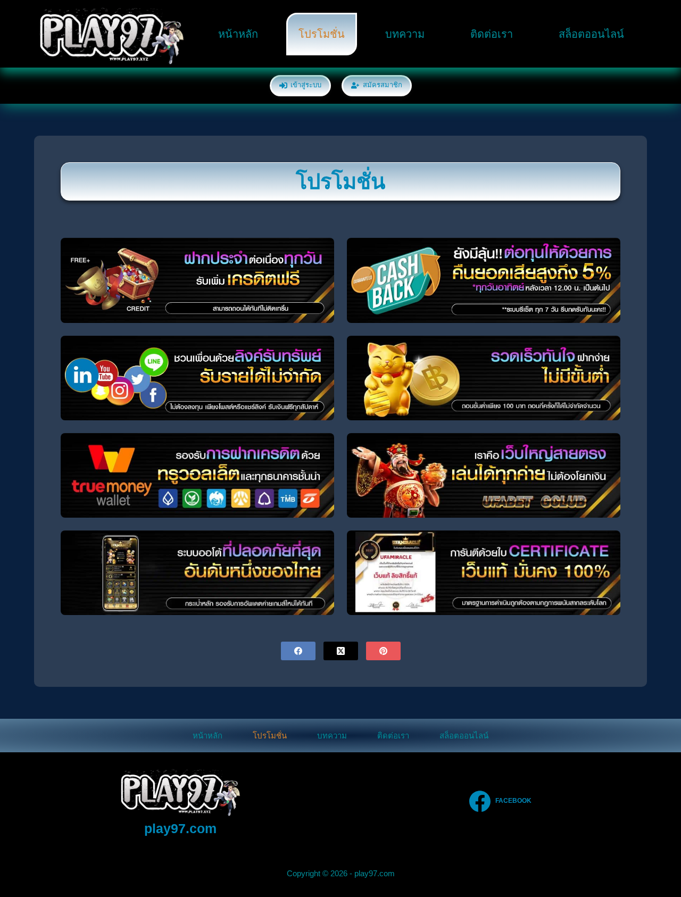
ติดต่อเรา (491, 34)
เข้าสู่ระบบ (305, 85)
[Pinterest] (383, 651)
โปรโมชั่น (321, 34)
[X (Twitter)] (340, 651)
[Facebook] (298, 651)
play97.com (180, 828)
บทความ (405, 34)
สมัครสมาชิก (382, 85)
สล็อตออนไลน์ (591, 34)
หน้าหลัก (238, 34)
